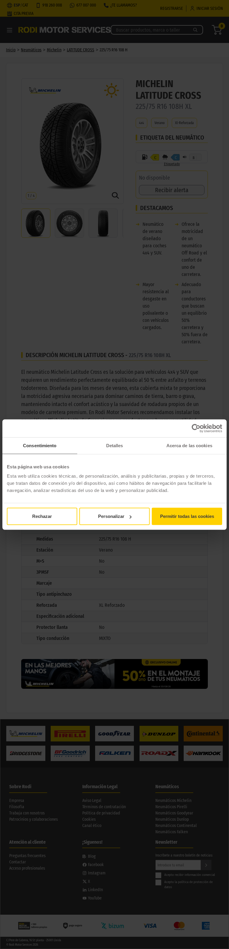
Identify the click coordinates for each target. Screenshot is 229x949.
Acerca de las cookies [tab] (189, 445)
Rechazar (42, 516)
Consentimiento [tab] (39, 445)
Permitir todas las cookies (187, 516)
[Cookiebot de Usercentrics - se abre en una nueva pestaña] (196, 428)
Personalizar (111, 516)
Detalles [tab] (114, 445)
